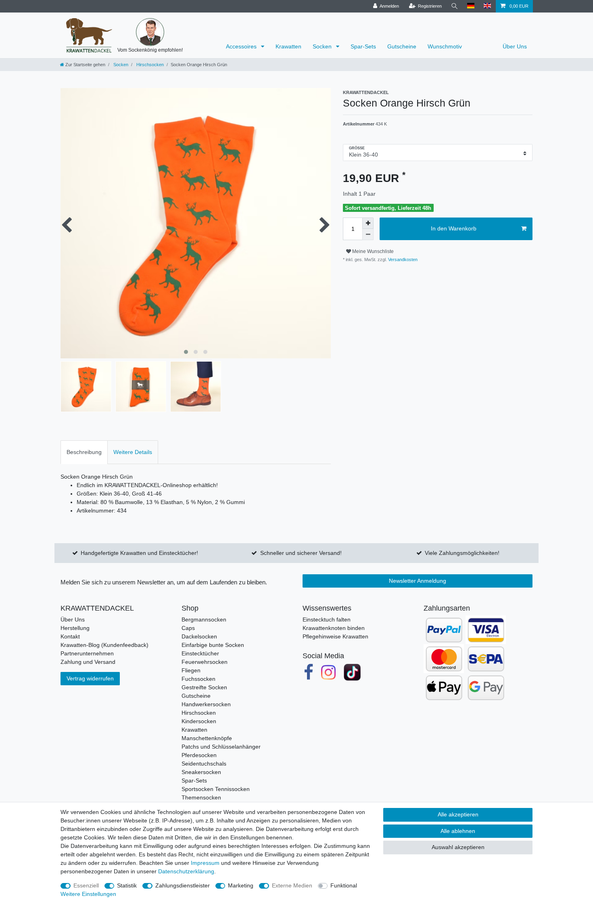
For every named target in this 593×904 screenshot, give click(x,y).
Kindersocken (199, 721)
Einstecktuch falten (327, 619)
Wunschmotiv (445, 46)
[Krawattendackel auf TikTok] (352, 672)
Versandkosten (402, 259)
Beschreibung (84, 452)
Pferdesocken (199, 755)
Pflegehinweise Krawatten (335, 636)
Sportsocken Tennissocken (216, 789)
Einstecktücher (200, 653)
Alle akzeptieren (458, 814)
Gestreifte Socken (204, 687)
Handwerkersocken (206, 704)
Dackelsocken (199, 636)
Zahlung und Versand (88, 662)
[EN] (487, 6)
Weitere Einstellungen (88, 894)
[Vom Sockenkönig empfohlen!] (150, 32)
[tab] (84, 452)
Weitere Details (132, 452)
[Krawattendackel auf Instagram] (328, 672)
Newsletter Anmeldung (417, 581)
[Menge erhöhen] (368, 223)
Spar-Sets (363, 46)
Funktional (343, 885)
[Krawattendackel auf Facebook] (309, 672)
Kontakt (70, 636)
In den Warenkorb (453, 228)
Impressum (205, 863)
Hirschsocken (149, 64)
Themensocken (201, 797)
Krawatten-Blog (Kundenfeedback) (104, 645)
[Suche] (455, 6)
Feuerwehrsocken (205, 662)
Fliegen (191, 670)
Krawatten (288, 46)
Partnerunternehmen (87, 653)
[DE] (471, 6)
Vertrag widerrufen (90, 678)
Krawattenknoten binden (334, 628)
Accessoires (242, 46)
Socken (323, 46)
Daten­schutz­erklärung (186, 871)
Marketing (240, 885)
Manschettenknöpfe (207, 738)
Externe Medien (292, 885)
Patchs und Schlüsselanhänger (221, 746)
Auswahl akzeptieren (458, 847)
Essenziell (86, 885)
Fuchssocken (198, 679)
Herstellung (75, 628)
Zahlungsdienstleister (182, 885)
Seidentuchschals (204, 763)
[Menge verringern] (368, 234)
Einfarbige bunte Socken (213, 645)
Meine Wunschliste (372, 251)
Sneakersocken (201, 772)
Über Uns (515, 46)
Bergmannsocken (204, 619)
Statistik (127, 885)
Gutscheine (401, 46)
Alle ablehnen (458, 831)
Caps (188, 628)
